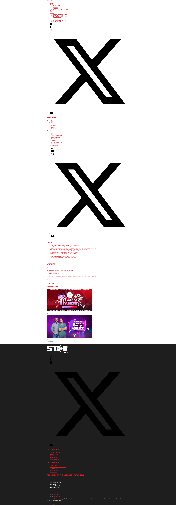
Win (51, 11)
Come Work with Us (55, 459)
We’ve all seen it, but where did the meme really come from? (63, 257)
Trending (55, 7)
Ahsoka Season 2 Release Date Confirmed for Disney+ (62, 246)
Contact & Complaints (55, 452)
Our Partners (57, 17)
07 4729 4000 (57, 494)
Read (51, 4)
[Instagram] (51, 31)
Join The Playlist (54, 457)
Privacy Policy (53, 465)
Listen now (50, 117)
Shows (52, 3)
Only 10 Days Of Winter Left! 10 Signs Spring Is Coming (62, 256)
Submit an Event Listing (60, 16)
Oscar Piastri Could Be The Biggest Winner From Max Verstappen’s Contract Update (68, 249)
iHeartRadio (52, 504)
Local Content (53, 472)
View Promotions (52, 286)
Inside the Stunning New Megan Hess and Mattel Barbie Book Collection (65, 250)
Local (52, 13)
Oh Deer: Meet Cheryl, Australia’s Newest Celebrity (61, 254)
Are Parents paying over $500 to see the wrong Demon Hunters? (64, 252)
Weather (55, 8)
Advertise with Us (54, 454)
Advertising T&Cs (54, 468)
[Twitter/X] (89, 110)
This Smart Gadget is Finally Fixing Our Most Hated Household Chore (65, 245)
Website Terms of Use (55, 470)
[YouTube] (51, 113)
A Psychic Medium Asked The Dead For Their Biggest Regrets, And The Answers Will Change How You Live (73, 248)
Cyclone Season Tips (59, 19)
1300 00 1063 (57, 496)
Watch (52, 10)
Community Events (58, 15)
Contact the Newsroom (60, 9)
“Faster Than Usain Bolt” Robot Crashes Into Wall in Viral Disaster (64, 253)
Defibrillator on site (59, 20)
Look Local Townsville (60, 14)
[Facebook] (51, 27)
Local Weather (57, 21)
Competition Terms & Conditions (58, 467)
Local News (56, 5)
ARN (51, 502)
